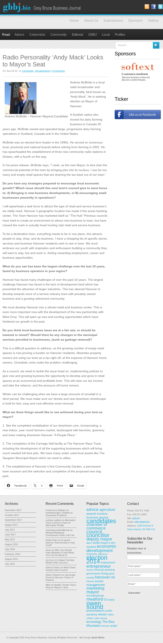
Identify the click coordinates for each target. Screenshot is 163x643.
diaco (89, 543)
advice (92, 509)
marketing (95, 588)
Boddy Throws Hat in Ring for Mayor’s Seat (61, 586)
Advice (19, 34)
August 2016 (11, 544)
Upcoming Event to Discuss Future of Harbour (60, 577)
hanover (102, 577)
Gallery (153, 20)
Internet (90, 581)
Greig (104, 573)
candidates (101, 521)
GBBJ (92, 34)
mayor (92, 591)
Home (74, 20)
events (89, 570)
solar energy (100, 618)
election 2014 (96, 559)
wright (113, 625)
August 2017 (11, 525)
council (94, 532)
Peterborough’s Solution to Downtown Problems (59, 514)
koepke (99, 581)
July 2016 (10, 549)
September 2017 (13, 520)
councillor (97, 535)
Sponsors (135, 20)
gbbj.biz (136, 518)
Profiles (120, 34)
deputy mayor (99, 539)
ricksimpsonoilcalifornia (57, 530)
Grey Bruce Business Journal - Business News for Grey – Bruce (42, 7)
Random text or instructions (136, 550)
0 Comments (58, 71)
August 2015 (11, 559)
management (95, 585)
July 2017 (10, 529)
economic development (101, 548)
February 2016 (12, 554)
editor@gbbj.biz (142, 522)
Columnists (37, 34)
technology (93, 621)
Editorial (77, 34)
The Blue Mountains (100, 623)
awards (91, 513)
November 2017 (13, 510)
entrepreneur (98, 566)
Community (59, 34)
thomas (105, 626)
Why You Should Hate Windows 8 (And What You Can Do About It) (60, 552)
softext (89, 618)
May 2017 (10, 539)
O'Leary (109, 599)
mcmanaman (95, 595)
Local (106, 34)
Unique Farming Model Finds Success (60, 561)
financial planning (104, 569)
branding (102, 513)
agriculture (107, 509)
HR (113, 577)
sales (111, 614)
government (93, 573)
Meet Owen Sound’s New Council (61, 568)
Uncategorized (42, 71)
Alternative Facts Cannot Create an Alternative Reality (61, 522)
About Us (91, 20)
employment (108, 562)
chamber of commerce (96, 526)
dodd (96, 542)
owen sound (94, 605)
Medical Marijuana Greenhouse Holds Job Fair (60, 533)
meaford (94, 599)
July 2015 (10, 564)
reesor (102, 614)
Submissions (113, 20)
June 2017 (10, 534)
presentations (95, 610)
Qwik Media (97, 637)
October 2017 (12, 515)
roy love (50, 560)
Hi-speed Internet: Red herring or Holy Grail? (60, 542)
